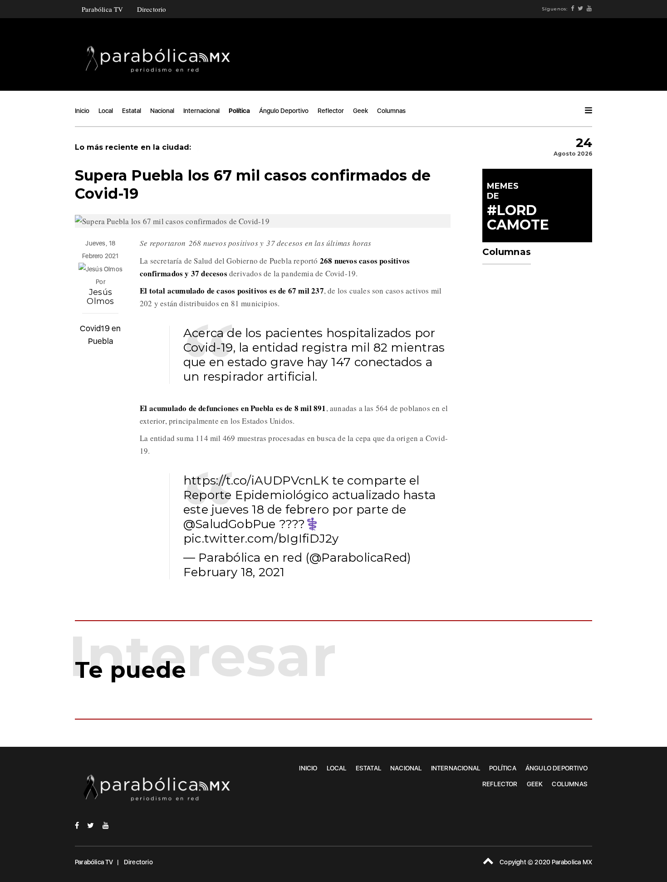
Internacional (201, 110)
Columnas (391, 110)
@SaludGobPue (229, 524)
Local (105, 110)
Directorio (152, 9)
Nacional (162, 110)
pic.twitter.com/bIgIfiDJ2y (260, 538)
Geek (360, 110)
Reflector (331, 110)
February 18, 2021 (233, 572)
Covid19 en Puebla (100, 334)
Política (239, 110)
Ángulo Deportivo (284, 110)
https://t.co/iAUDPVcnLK (256, 480)
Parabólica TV (102, 9)
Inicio (82, 110)
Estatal (131, 110)
